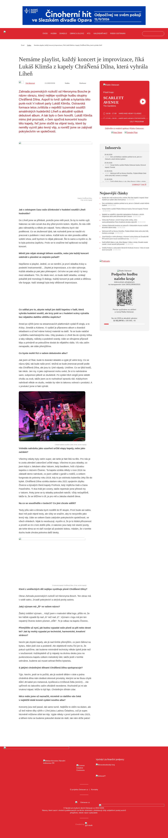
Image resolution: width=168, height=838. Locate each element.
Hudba (54, 33)
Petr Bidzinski (30, 83)
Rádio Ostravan (117, 33)
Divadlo (63, 33)
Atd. (89, 33)
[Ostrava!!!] (110, 776)
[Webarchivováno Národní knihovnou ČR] (57, 768)
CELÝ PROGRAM (137, 122)
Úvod (45, 33)
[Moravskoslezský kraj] (110, 768)
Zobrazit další (139, 185)
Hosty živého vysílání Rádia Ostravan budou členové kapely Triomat (125, 209)
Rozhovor (82, 83)
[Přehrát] (143, 101)
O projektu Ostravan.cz (79, 789)
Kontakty (94, 789)
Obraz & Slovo (77, 33)
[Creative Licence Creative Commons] (83, 767)
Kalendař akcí (100, 33)
